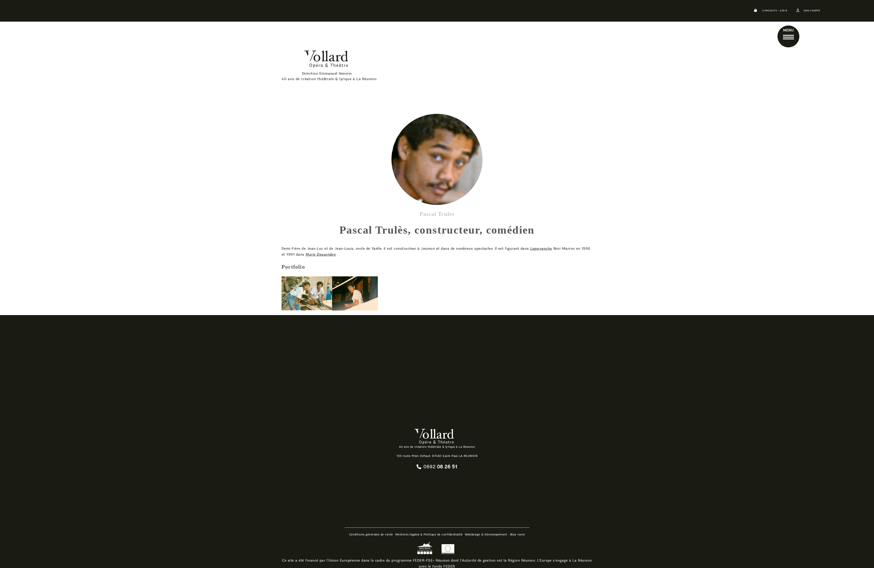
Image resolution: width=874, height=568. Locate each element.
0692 (440, 467)
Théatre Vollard (315, 60)
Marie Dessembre (320, 254)
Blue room (517, 534)
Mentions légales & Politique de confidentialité (429, 534)
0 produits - (774, 10)
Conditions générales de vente (371, 534)
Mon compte (812, 10)
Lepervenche (540, 248)
